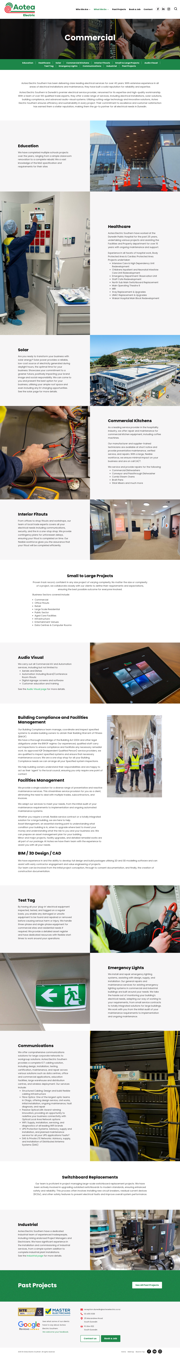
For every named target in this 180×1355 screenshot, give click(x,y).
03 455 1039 (89, 1313)
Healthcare (44, 62)
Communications (92, 66)
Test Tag (49, 66)
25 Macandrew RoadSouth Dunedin (93, 1320)
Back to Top (140, 1352)
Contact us (90, 1338)
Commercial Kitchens (77, 62)
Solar (58, 62)
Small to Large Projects (127, 62)
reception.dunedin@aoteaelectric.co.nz (102, 1309)
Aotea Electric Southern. (33, 1352)
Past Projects (119, 10)
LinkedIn (163, 11)
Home (123, 1352)
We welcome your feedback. (55, 1332)
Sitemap (131, 1352)
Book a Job (134, 10)
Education (27, 62)
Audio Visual (151, 62)
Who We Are (82, 10)
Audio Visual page (37, 689)
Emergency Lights (68, 66)
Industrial (111, 66)
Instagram (169, 11)
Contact (148, 10)
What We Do (100, 10)
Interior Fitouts (102, 62)
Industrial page (35, 1255)
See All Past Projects (147, 1285)
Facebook (158, 11)
